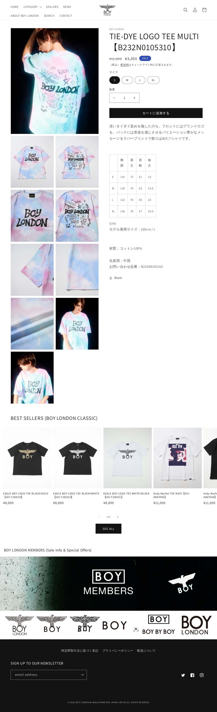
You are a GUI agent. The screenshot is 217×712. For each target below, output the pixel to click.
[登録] (82, 675)
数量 (112, 89)
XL (153, 80)
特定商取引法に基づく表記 (79, 650)
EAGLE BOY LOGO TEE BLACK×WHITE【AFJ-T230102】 (76, 495)
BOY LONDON (82, 702)
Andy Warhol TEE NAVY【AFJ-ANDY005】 (171, 495)
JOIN (108, 584)
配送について (146, 650)
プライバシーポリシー (117, 650)
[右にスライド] (117, 517)
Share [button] (118, 278)
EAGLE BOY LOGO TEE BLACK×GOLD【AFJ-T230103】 (25, 495)
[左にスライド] (99, 517)
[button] (32, 6)
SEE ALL (108, 529)
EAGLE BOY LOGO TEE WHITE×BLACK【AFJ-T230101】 (126, 495)
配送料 (125, 64)
